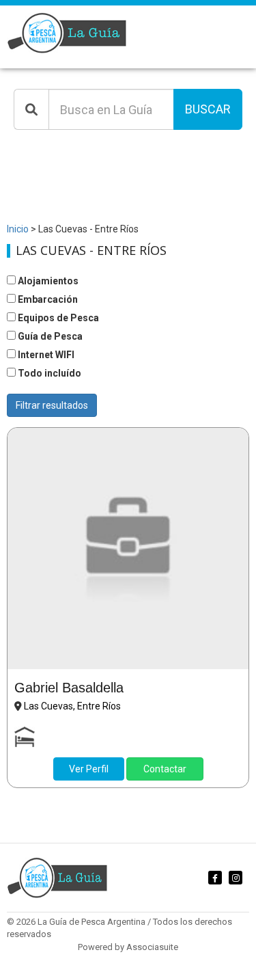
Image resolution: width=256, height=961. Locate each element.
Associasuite (152, 947)
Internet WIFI (45, 354)
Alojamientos (47, 280)
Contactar (164, 768)
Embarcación (47, 299)
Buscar (208, 109)
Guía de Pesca (49, 336)
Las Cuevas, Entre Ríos (72, 706)
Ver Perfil (89, 768)
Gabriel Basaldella (69, 687)
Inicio (18, 229)
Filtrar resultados (52, 405)
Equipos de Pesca (57, 317)
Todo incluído (48, 373)
